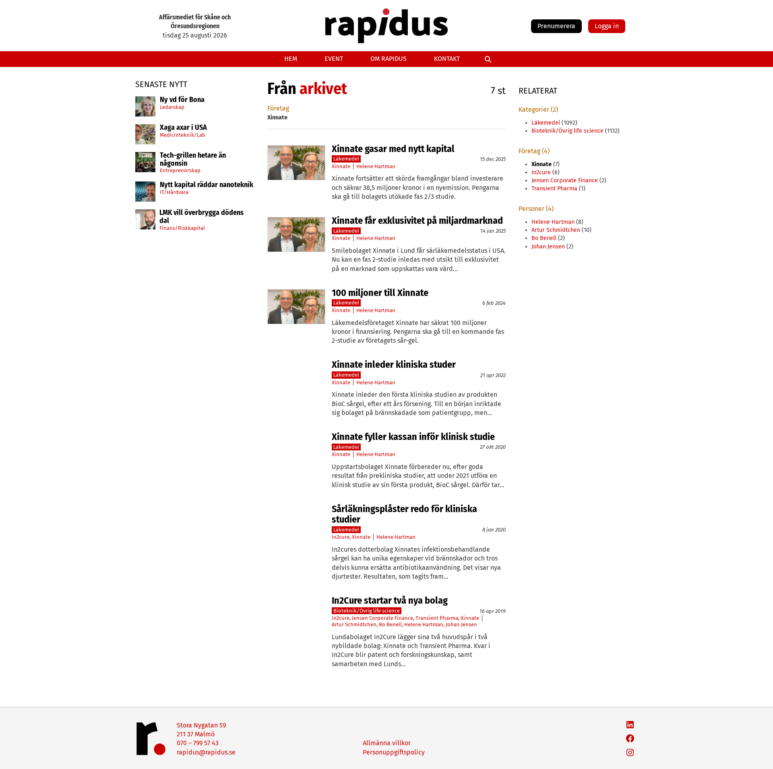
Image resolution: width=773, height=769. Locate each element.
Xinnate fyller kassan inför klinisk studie (413, 436)
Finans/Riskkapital (182, 228)
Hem (290, 59)
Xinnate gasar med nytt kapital (393, 149)
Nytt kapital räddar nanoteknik (206, 185)
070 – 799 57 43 (198, 743)
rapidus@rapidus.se (206, 752)
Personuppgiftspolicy (394, 752)
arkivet (323, 88)
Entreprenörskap (180, 170)
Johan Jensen (461, 624)
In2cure (340, 537)
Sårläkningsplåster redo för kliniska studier (404, 514)
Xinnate (341, 166)
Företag (278, 108)
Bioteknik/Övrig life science (366, 611)
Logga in (607, 26)
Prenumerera (556, 26)
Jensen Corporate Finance (382, 618)
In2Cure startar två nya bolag (390, 600)
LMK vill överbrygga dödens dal (201, 217)
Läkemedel (346, 159)
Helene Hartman (375, 166)
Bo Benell (390, 624)
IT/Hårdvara (174, 192)
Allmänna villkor (387, 743)
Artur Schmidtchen (354, 624)
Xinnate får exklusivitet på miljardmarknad (417, 220)
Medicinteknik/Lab (182, 135)
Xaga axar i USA (183, 128)
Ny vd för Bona (182, 100)
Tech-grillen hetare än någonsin (193, 160)
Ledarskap (172, 107)
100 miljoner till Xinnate (380, 293)
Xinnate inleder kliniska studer (394, 364)
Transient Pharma (436, 618)
